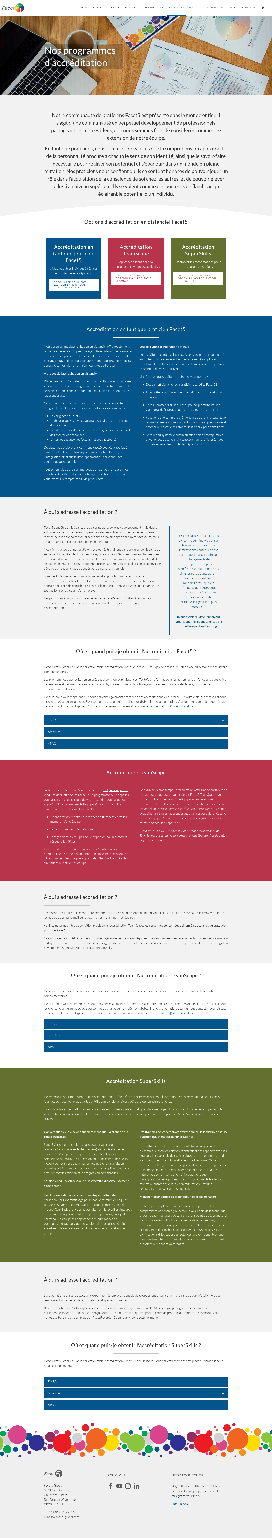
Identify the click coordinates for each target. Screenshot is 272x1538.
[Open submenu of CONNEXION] (257, 8)
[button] (136, 720)
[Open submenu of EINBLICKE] (201, 8)
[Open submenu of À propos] (105, 8)
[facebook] (110, 1486)
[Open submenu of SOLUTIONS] (139, 8)
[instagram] (128, 1486)
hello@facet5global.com (63, 1517)
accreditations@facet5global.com (172, 706)
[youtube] (119, 1486)
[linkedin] (136, 1486)
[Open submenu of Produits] (121, 8)
